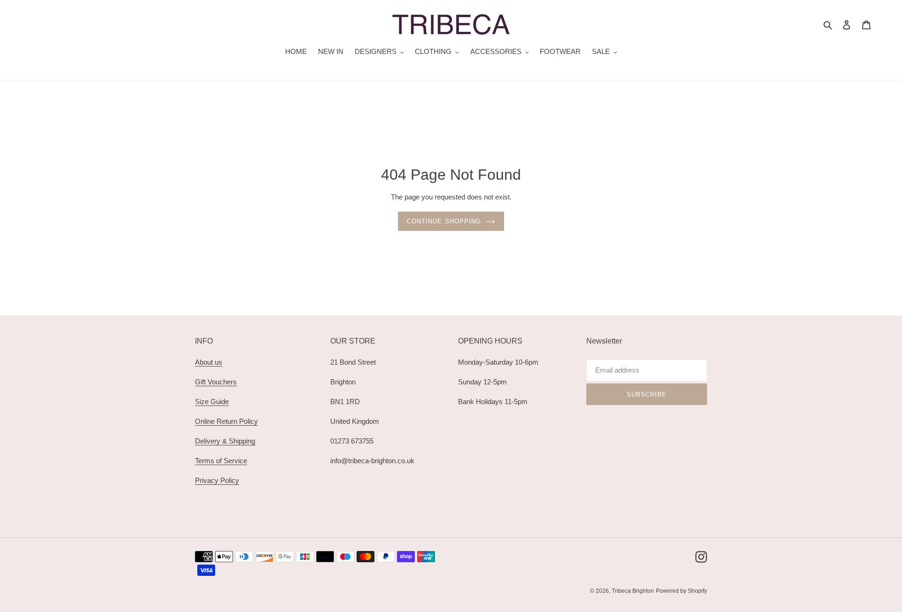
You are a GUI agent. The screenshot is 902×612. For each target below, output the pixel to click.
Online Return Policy (226, 421)
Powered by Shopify (681, 591)
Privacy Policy (217, 480)
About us (208, 362)
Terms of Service (221, 461)
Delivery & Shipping (225, 441)
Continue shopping (444, 221)
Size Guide (212, 401)
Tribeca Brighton (633, 591)
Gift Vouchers (216, 382)
